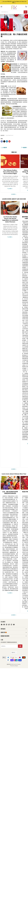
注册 (20, 646)
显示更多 (13, 194)
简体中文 (13, 652)
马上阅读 (9, 188)
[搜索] (25, 12)
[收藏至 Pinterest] (9, 141)
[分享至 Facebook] (2, 141)
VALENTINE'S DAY (9, 135)
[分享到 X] (4, 141)
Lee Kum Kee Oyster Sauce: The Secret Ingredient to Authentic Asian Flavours (10, 219)
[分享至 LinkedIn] (7, 141)
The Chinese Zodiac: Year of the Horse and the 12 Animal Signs (10, 171)
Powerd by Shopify (14, 665)
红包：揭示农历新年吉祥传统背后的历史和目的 (10, 492)
